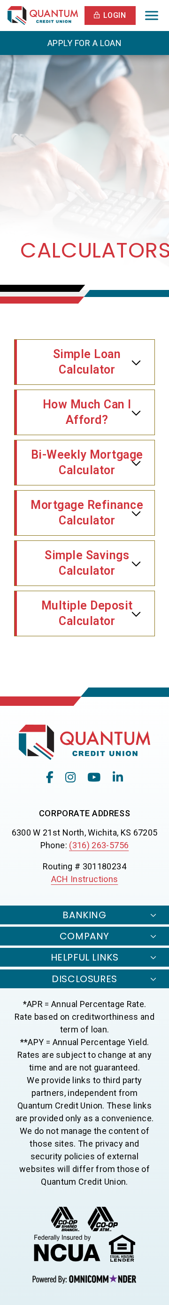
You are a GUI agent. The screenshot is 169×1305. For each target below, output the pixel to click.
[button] (110, 15)
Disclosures (84, 978)
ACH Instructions (84, 879)
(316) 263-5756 (99, 845)
